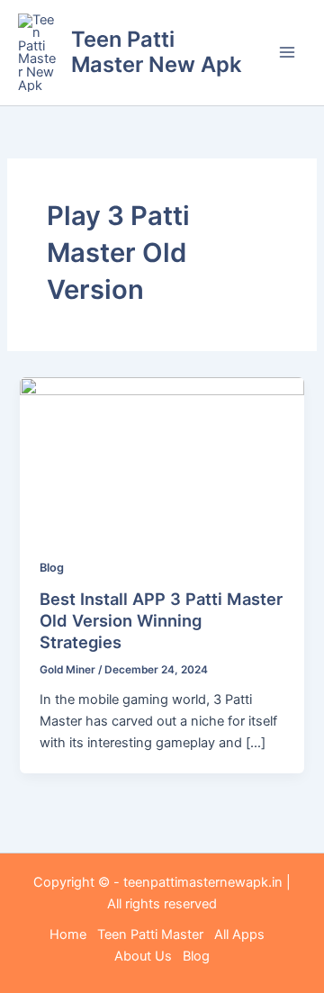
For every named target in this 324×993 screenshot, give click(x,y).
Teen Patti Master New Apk (156, 51)
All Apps (244, 934)
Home (68, 934)
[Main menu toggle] (287, 52)
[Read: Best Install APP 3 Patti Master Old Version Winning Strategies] (161, 456)
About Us (143, 956)
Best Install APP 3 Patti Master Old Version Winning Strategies (161, 620)
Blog (52, 567)
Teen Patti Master (150, 934)
